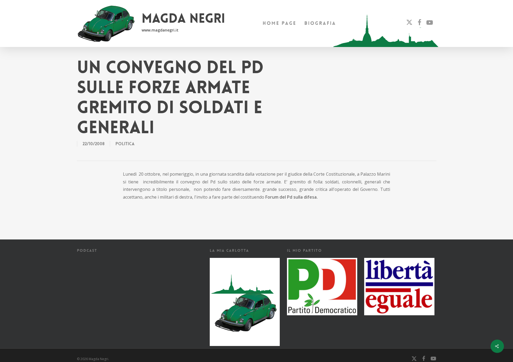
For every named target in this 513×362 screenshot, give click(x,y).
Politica (124, 144)
